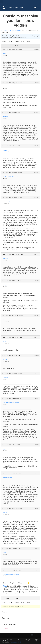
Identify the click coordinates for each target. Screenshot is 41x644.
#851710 (37, 355)
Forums (7, 30)
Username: (6, 612)
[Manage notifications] (36, 639)
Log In (6, 628)
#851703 (36, 146)
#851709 (36, 337)
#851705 (36, 197)
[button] (1, 1)
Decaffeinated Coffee (15, 30)
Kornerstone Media (15, 642)
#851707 (36, 281)
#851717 (37, 570)
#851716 (37, 548)
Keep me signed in (10, 624)
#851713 (37, 445)
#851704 (36, 172)
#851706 (36, 254)
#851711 (37, 373)
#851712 (37, 398)
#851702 (36, 112)
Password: (5, 618)
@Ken (5, 586)
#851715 (37, 508)
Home (2, 30)
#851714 (37, 473)
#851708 (36, 315)
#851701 (37, 82)
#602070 (36, 49)
